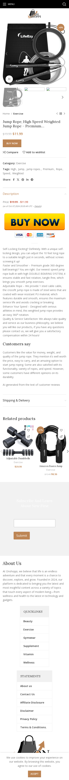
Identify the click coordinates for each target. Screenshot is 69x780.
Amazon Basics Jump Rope (50, 467)
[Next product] (64, 114)
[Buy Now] (28, 436)
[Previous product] (57, 114)
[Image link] (34, 751)
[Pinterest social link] (22, 179)
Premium (48, 169)
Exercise (18, 113)
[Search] (64, 4)
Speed (6, 173)
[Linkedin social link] (27, 179)
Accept (34, 773)
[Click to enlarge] (9, 79)
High (13, 169)
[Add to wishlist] (28, 430)
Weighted (18, 173)
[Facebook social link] (14, 179)
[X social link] (18, 179)
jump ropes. (33, 169)
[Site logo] (34, 13)
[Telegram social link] (32, 179)
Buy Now (12, 143)
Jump (21, 169)
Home (6, 113)
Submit (21, 535)
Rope (59, 169)
